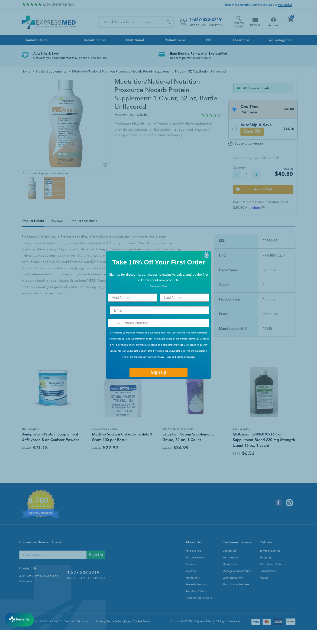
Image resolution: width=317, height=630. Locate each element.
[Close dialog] (206, 255)
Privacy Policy (163, 357)
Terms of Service (185, 357)
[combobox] (114, 323)
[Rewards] (19, 620)
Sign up (158, 372)
